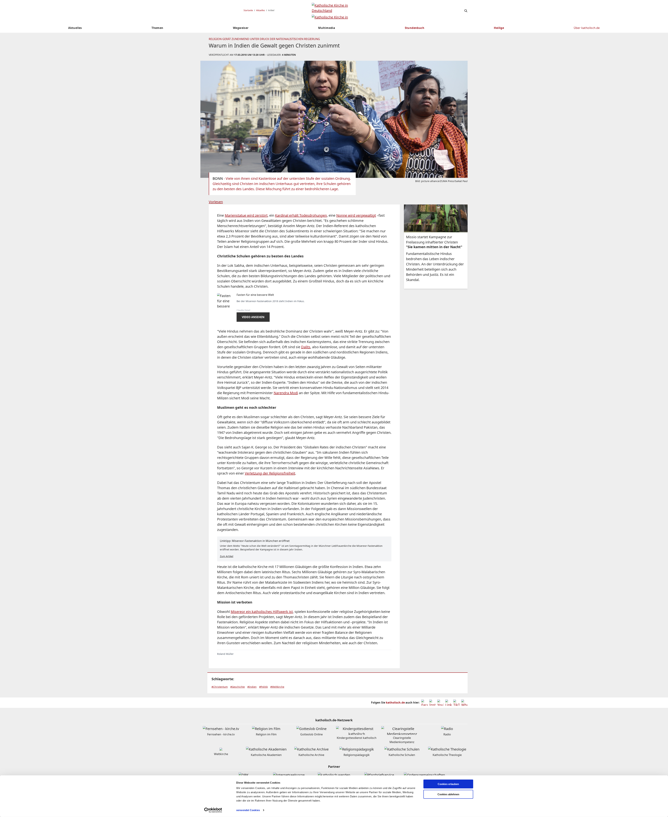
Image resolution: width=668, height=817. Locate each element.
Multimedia (326, 28)
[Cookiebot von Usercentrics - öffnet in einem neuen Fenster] (213, 810)
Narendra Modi (286, 392)
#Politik (263, 686)
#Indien (252, 686)
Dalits (305, 347)
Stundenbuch (414, 28)
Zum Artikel (226, 556)
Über (587, 28)
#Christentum (220, 686)
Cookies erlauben (448, 784)
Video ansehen (253, 317)
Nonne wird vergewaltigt (356, 215)
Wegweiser (241, 28)
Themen (157, 28)
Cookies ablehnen (448, 794)
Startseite (248, 10)
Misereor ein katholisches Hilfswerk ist (262, 611)
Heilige (499, 28)
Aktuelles (260, 10)
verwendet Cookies (248, 810)
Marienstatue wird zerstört (246, 215)
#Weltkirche (277, 686)
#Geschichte (237, 686)
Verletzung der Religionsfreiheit (270, 473)
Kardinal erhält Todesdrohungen (301, 215)
